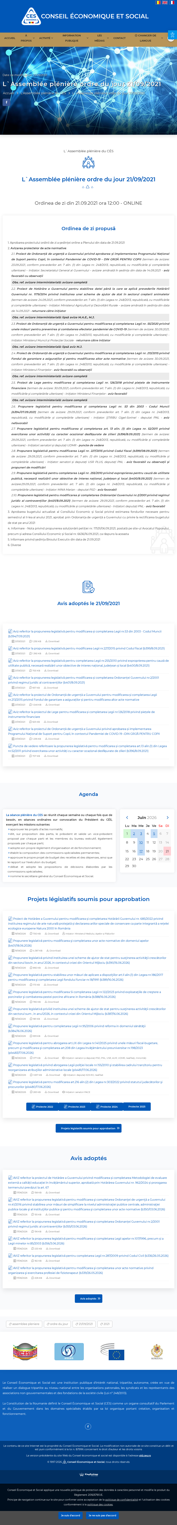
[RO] (158, 2)
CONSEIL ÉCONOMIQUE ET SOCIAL (95, 16)
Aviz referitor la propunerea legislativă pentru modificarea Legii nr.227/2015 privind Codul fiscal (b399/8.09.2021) (89, 648)
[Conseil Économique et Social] (31, 16)
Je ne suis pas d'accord (102, 1515)
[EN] (164, 2)
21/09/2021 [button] (85, 1324)
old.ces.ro (145, 1455)
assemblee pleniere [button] (25, 1324)
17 (141, 851)
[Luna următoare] (167, 817)
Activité (44, 38)
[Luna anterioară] (126, 817)
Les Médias (100, 38)
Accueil (9, 38)
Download (53, 641)
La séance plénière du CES (24, 815)
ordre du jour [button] (58, 1324)
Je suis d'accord (70, 1515)
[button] (172, 34)
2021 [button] (106, 1324)
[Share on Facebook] (6, 102)
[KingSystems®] (88, 1474)
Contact (119, 38)
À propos (26, 38)
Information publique (72, 38)
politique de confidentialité (121, 1499)
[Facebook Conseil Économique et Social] (88, 1427)
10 (141, 842)
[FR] (171, 2)
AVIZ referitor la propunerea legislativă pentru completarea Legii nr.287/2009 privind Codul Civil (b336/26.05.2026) (91, 1255)
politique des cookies (100, 1504)
